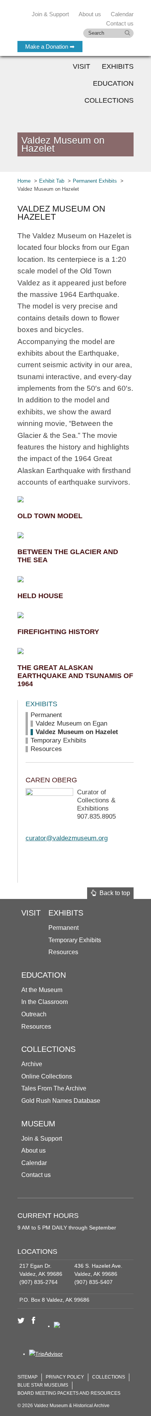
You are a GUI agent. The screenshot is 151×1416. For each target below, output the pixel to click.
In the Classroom (44, 1002)
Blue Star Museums (42, 1385)
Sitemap (27, 1377)
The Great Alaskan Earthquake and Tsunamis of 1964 (75, 676)
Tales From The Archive (53, 1088)
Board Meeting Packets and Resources (68, 1393)
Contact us (36, 1175)
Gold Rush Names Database (60, 1100)
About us (33, 1150)
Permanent (46, 715)
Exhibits (118, 66)
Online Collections (46, 1076)
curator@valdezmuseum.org (67, 838)
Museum (38, 1123)
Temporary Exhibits (58, 740)
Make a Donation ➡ (50, 46)
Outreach (33, 1014)
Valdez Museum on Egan (71, 723)
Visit (81, 66)
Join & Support (41, 1138)
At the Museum (41, 990)
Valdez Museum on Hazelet (77, 732)
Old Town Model (49, 516)
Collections (109, 100)
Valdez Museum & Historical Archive (68, 23)
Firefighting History (58, 632)
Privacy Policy (65, 1377)
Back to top (113, 893)
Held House (40, 596)
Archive (31, 1064)
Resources (46, 749)
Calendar (122, 14)
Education (113, 83)
